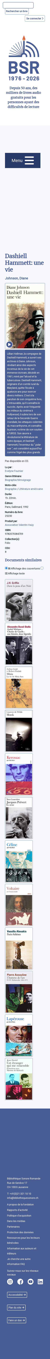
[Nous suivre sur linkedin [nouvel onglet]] (40, 1282)
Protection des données (20, 1232)
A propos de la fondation (20, 1204)
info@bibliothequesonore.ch (22, 1197)
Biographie (11, 488)
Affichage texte (16, 573)
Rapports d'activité (17, 1209)
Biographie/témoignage (18, 479)
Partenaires (13, 1226)
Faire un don (15, 1320)
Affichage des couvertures (25, 568)
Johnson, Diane (16, 278)
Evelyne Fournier (14, 470)
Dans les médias (16, 1221)
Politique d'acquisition (19, 1215)
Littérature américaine (31, 488)
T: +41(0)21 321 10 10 (19, 1193)
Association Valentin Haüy (19, 524)
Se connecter (34, 18)
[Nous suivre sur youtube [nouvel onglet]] (30, 1282)
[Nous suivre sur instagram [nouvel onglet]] (10, 1282)
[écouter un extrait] (9, 344)
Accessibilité (15, 1294)
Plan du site (14, 1307)
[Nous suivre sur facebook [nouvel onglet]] (20, 1282)
